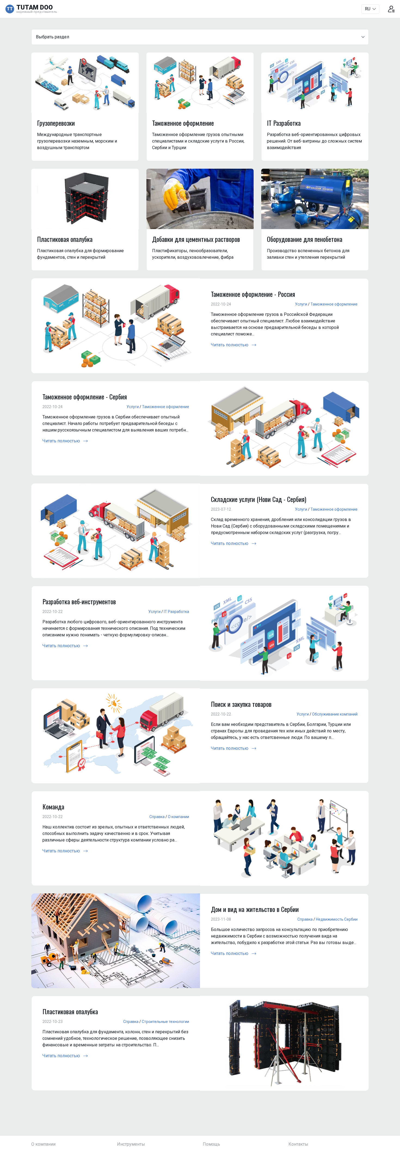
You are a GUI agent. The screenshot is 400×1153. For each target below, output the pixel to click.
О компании (178, 817)
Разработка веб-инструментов (79, 601)
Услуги (301, 304)
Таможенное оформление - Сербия (84, 396)
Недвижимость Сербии (337, 919)
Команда (53, 806)
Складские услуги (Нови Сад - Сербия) (258, 499)
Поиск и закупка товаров (241, 704)
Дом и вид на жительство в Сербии (255, 909)
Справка (157, 817)
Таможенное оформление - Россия (253, 294)
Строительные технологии (165, 1021)
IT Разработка (176, 611)
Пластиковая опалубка (70, 1011)
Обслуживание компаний (335, 714)
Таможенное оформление (334, 304)
